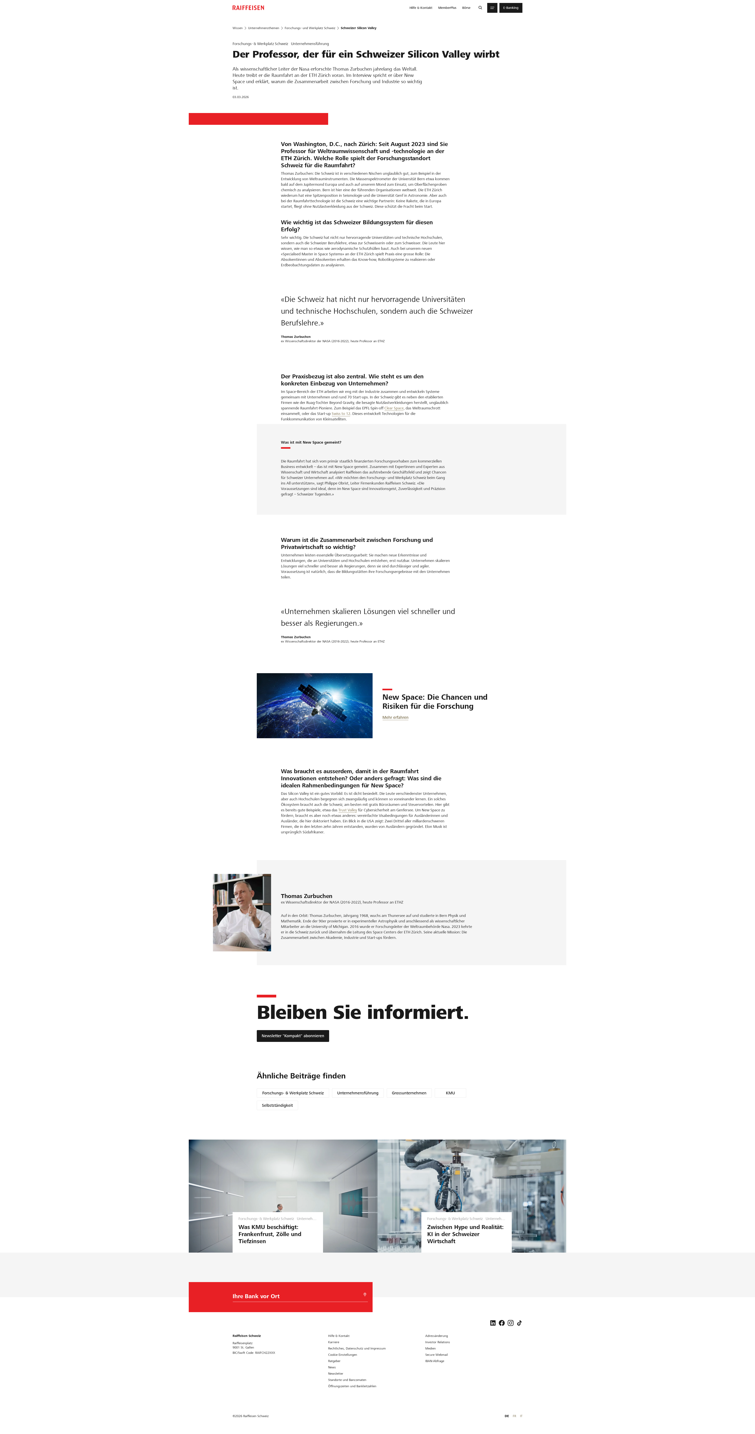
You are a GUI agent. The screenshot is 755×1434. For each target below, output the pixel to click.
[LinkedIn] (493, 1323)
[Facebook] (502, 1323)
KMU (450, 1093)
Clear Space (394, 408)
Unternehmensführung (357, 1093)
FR (514, 1416)
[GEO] (365, 1294)
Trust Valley (347, 810)
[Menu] (492, 8)
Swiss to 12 (341, 413)
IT (521, 1416)
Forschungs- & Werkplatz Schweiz (293, 1093)
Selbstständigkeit (277, 1105)
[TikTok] (519, 1323)
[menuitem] (421, 8)
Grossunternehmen (409, 1093)
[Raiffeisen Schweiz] (248, 8)
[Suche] (480, 8)
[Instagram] (511, 1323)
